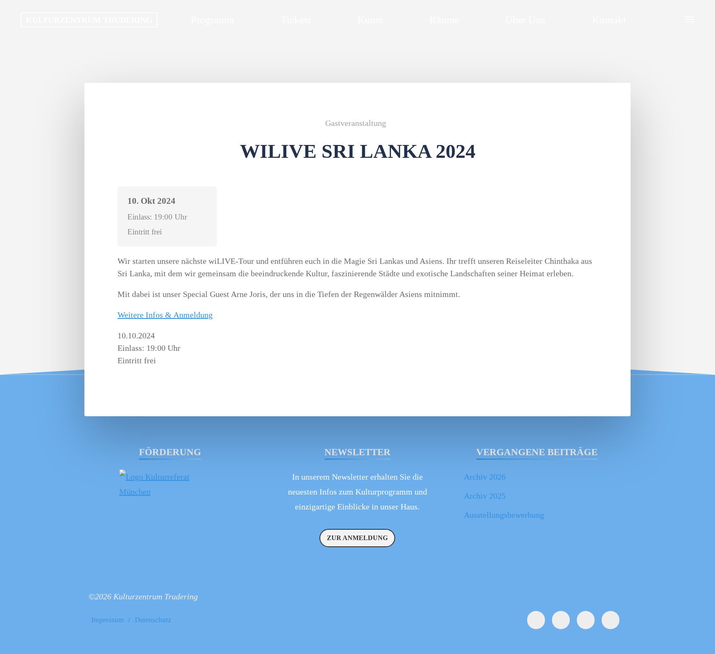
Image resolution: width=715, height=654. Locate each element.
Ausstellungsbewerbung (504, 514)
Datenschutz (153, 620)
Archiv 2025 (485, 495)
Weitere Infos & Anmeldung (165, 314)
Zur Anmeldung (357, 537)
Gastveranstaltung (355, 123)
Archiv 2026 (485, 476)
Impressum (107, 620)
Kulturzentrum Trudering (89, 19)
